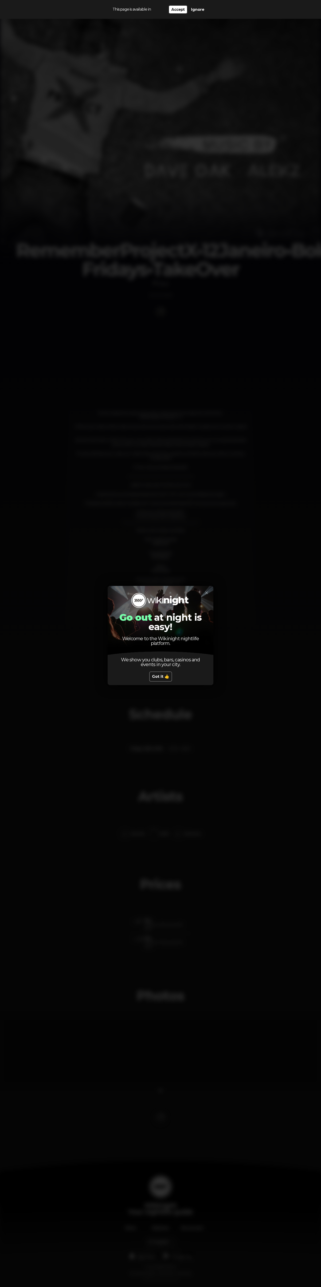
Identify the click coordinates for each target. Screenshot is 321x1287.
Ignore (197, 9)
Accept (177, 9)
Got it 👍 (160, 676)
